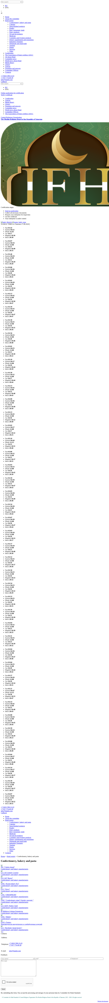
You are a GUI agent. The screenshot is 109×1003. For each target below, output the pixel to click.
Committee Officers (11, 70)
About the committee (12, 19)
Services (12, 49)
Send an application (11, 211)
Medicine (12, 36)
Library (7, 65)
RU (6, 6)
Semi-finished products (17, 26)
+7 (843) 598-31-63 (7, 76)
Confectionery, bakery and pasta (20, 22)
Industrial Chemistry (16, 42)
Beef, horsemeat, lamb (16, 30)
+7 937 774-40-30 (7, 78)
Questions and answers (13, 68)
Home (7, 17)
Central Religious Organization (21, 118)
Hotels (11, 47)
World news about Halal (13, 61)
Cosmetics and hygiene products (20, 38)
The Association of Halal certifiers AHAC (19, 55)
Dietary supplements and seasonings (21, 40)
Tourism (12, 45)
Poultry (11, 28)
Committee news (10, 59)
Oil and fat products (16, 34)
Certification (9, 53)
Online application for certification (12, 93)
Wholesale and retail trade (18, 43)
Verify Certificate (6, 95)
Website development (103, 1001)
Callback (4, 82)
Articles (7, 66)
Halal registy (9, 21)
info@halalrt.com (7, 80)
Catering (12, 24)
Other (11, 51)
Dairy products (14, 32)
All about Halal (10, 57)
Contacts (8, 72)
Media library (9, 63)
